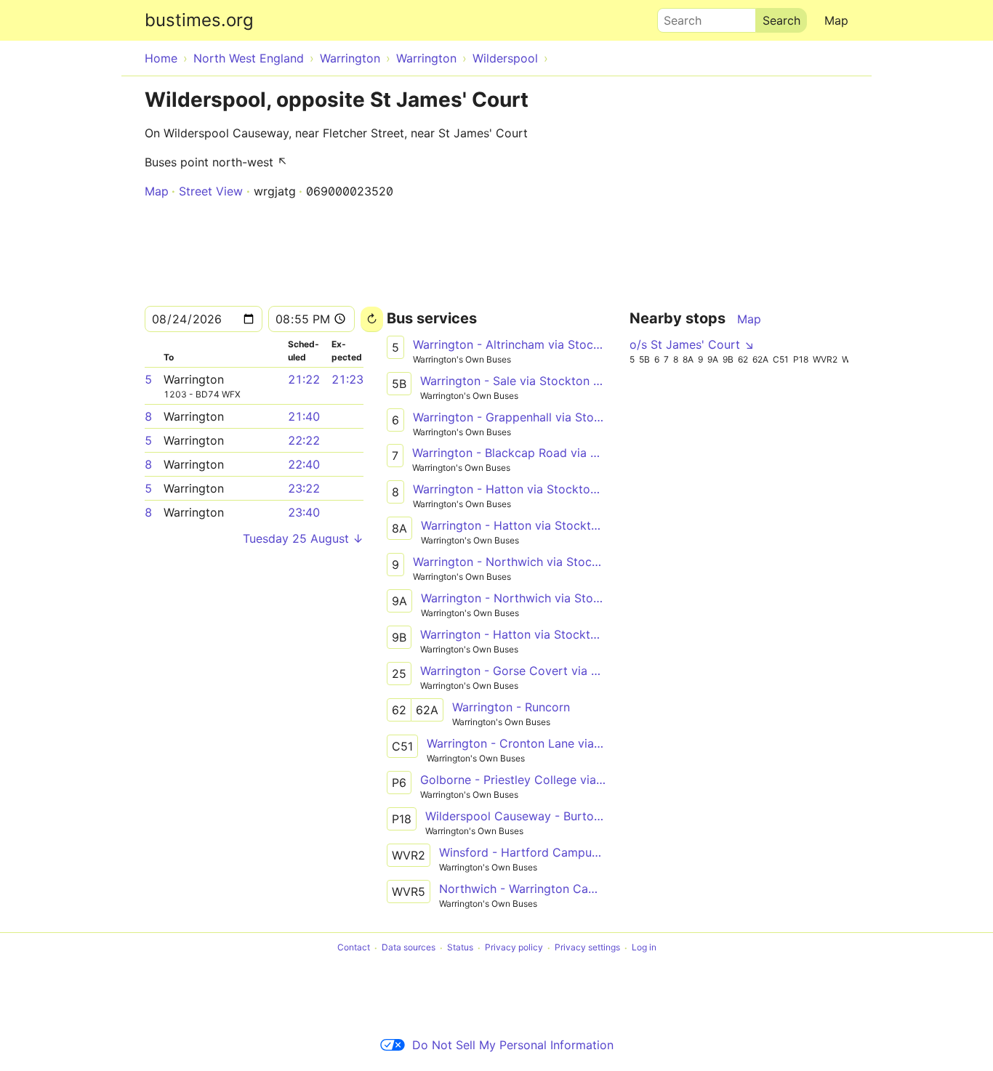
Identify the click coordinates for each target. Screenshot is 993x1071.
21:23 (347, 379)
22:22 (304, 440)
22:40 (304, 464)
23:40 (304, 512)
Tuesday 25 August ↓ (303, 538)
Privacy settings (587, 947)
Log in (644, 947)
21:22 (304, 379)
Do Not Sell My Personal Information (513, 1045)
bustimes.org (199, 20)
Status (460, 947)
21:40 (304, 416)
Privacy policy (514, 947)
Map (836, 20)
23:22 (304, 488)
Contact (353, 947)
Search (676, 16)
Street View (211, 191)
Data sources (408, 947)
